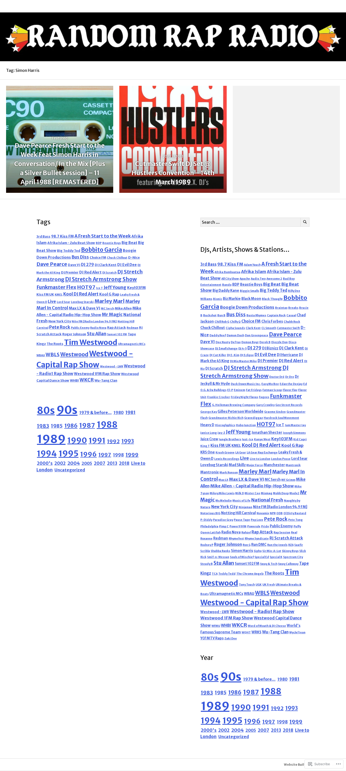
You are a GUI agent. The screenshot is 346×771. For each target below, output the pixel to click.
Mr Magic (112, 314)
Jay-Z (221, 432)
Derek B (265, 342)
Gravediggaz (253, 418)
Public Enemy (80, 327)
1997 (105, 454)
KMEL (59, 294)
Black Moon (251, 299)
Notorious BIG (210, 513)
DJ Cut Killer (217, 355)
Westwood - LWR (111, 366)
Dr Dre (289, 377)
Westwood (74, 354)
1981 (130, 412)
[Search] (305, 222)
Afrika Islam (253, 271)
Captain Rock (276, 315)
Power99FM (237, 526)
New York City (59, 321)
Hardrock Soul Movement (281, 418)
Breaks (293, 307)
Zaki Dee (230, 638)
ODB (279, 513)
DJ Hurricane (287, 355)
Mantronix (209, 472)
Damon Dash (235, 335)
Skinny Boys (290, 551)
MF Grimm (288, 480)
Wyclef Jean (297, 632)
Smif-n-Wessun (218, 557)
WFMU (216, 626)
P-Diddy (206, 520)
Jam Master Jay (295, 425)
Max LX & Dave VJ (84, 308)
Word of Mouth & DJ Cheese (267, 626)
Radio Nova (98, 327)
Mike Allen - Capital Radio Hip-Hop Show (252, 485)
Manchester (274, 465)
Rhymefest (236, 538)
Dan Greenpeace (256, 335)
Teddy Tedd (227, 573)
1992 (113, 441)
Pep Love (257, 520)
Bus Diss (80, 257)
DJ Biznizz (270, 348)
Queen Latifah (210, 532)
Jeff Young (115, 287)
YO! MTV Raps (212, 638)
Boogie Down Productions (247, 307)
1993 (127, 441)
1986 (71, 425)
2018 (124, 463)
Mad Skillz (237, 465)
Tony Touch (247, 584)
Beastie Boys (111, 243)
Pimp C (224, 526)
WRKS (256, 632)
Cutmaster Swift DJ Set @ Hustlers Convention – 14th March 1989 (173, 173)
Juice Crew (209, 439)
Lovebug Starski (82, 302)
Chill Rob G (222, 321)
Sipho (258, 551)
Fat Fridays (254, 390)
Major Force (254, 465)
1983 (43, 426)
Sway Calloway (288, 564)
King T (205, 446)
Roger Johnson (74, 334)
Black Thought (272, 299)
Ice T (99, 288)
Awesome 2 (274, 278)
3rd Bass (43, 236)
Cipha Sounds (235, 328)
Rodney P (206, 545)
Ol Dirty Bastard (294, 513)
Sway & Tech (268, 564)
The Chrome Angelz (250, 573)
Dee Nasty (223, 342)
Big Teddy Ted (68, 251)
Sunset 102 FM (117, 334)
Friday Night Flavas (244, 397)
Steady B (206, 564)
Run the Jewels (277, 545)
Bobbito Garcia (101, 249)
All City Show (230, 278)
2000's (45, 463)
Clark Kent (253, 328)
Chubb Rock (292, 321)
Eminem (239, 390)
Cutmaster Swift (288, 328)
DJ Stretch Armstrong (253, 367)
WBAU (40, 355)
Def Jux (236, 342)
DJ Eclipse (247, 355)
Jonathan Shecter (267, 432)
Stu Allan (96, 334)
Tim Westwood (90, 342)
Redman (132, 327)
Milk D (239, 493)
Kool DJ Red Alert (81, 294)
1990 (77, 440)
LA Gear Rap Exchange (262, 452)
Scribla (205, 551)
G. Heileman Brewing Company (233, 405)
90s (67, 410)
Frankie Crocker (218, 397)
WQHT (246, 632)
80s (46, 410)
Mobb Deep (281, 493)
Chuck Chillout (117, 257)
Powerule (253, 526)
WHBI (74, 380)
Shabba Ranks (220, 551)
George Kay (208, 411)
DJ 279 (87, 264)
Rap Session (282, 532)
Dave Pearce (51, 264)
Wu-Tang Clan (105, 380)
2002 (60, 463)
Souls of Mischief (242, 557)
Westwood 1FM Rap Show (97, 373)
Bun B (221, 315)
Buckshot (210, 315)
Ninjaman (245, 507)
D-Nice (134, 257)
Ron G (247, 545)
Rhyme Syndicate (257, 538)
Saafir (298, 545)
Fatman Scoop (272, 390)
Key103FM (136, 287)
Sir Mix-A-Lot (271, 551)
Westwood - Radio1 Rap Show (262, 611)
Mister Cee (252, 493)
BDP (99, 243)
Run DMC (258, 545)
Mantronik (293, 465)
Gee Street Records (288, 405)
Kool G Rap (109, 294)
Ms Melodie (224, 500)
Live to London (260, 459)
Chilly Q (235, 321)
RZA (291, 545)
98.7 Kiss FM (62, 236)
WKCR (87, 380)
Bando (227, 284)
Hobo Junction (246, 425)
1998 (118, 455)
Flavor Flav (290, 390)
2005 (87, 463)
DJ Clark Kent (106, 265)
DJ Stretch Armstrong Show (101, 279)
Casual (291, 315)
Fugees (264, 397)
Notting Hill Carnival (238, 513)
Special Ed (262, 557)
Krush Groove (225, 452)
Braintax (281, 307)
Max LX (223, 480)
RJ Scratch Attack (286, 538)
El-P (230, 390)
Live (52, 301)
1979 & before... (95, 412)
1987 (87, 425)
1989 (51, 439)
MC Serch (107, 308)
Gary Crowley (265, 405)
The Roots (55, 344)
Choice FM (98, 257)
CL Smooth (268, 328)
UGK (259, 584)
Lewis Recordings (226, 459)
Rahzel (246, 532)
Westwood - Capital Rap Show (254, 602)
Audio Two (258, 278)
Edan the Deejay (291, 384)
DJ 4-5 (242, 348)
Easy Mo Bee (270, 384)
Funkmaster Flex (56, 287)
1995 (69, 454)
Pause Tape (242, 520)
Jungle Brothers (230, 439)
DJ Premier (70, 272)
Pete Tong (295, 520)
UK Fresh (268, 584)
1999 (132, 454)
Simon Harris (242, 551)
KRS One (207, 452)
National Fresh (267, 500)
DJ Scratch (109, 272)
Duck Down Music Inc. (246, 384)
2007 (99, 463)
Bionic (217, 299)
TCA (215, 573)
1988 (107, 425)
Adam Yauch (252, 264)
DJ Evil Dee (127, 264)
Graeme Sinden (275, 411)
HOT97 (86, 287)
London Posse (281, 459)
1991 (97, 440)
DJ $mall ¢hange (226, 348)
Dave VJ (74, 265)
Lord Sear (63, 302)
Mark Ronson (229, 472)
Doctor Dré (276, 377)
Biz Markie (232, 299)
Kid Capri (300, 439)
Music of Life (242, 500)
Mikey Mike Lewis (222, 493)
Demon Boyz (250, 342)
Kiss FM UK (45, 294)
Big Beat (129, 242)
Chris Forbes (272, 321)
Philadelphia (209, 526)
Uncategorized (69, 469)
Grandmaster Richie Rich (225, 418)
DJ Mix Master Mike (243, 361)
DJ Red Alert (90, 272)
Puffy (297, 526)
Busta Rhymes (256, 315)
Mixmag (266, 493)
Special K (276, 557)
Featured (59, 138)
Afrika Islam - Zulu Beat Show (71, 243)
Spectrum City (293, 557)
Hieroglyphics (225, 425)
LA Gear (240, 452)
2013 (112, 463)
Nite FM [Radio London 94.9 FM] (94, 321)
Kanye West (262, 439)
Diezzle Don (279, 342)
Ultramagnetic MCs (131, 344)
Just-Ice (247, 439)
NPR (273, 513)
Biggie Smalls (249, 291)
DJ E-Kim (233, 355)
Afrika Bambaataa (227, 272)
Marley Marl (109, 301)
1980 (118, 412)
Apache (245, 278)
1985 (57, 426)
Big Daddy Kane (226, 290)
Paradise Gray (223, 520)
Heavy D (207, 425)
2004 (73, 463)
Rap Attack (116, 327)
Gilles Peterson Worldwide (240, 411)
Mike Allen (123, 308)
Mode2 (294, 493)
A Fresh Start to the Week (102, 236)
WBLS (53, 354)
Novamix (263, 513)
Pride (265, 526)
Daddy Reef (217, 335)
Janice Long (208, 432)
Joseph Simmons (294, 432)
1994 (47, 454)
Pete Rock (59, 327)
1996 (88, 454)
